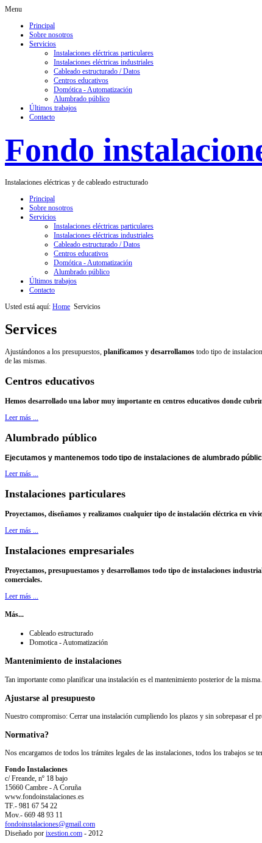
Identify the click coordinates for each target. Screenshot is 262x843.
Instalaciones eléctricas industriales (104, 62)
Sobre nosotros (51, 34)
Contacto (42, 117)
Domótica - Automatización (93, 89)
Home (61, 306)
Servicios (42, 44)
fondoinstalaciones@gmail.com (50, 824)
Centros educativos (81, 80)
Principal (42, 25)
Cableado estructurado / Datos (97, 71)
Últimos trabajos (53, 108)
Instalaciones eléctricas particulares (104, 53)
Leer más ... (21, 417)
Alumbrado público (82, 98)
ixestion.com (64, 833)
